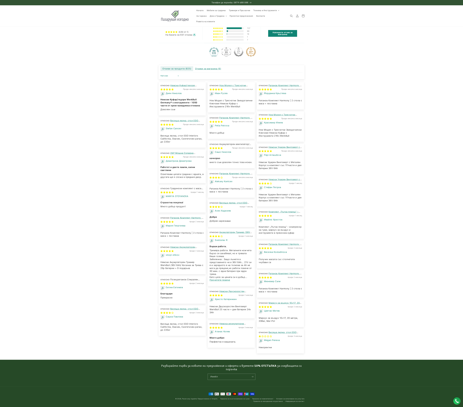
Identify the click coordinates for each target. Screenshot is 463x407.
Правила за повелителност (262, 399)
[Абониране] (252, 377)
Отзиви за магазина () (208, 68)
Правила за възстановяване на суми (234, 399)
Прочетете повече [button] (220, 280)
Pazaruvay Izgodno (189, 399)
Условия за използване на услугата (290, 399)
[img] (180, 32)
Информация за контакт (295, 401)
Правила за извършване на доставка (268, 401)
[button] (266, 10)
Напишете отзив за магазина (283, 33)
